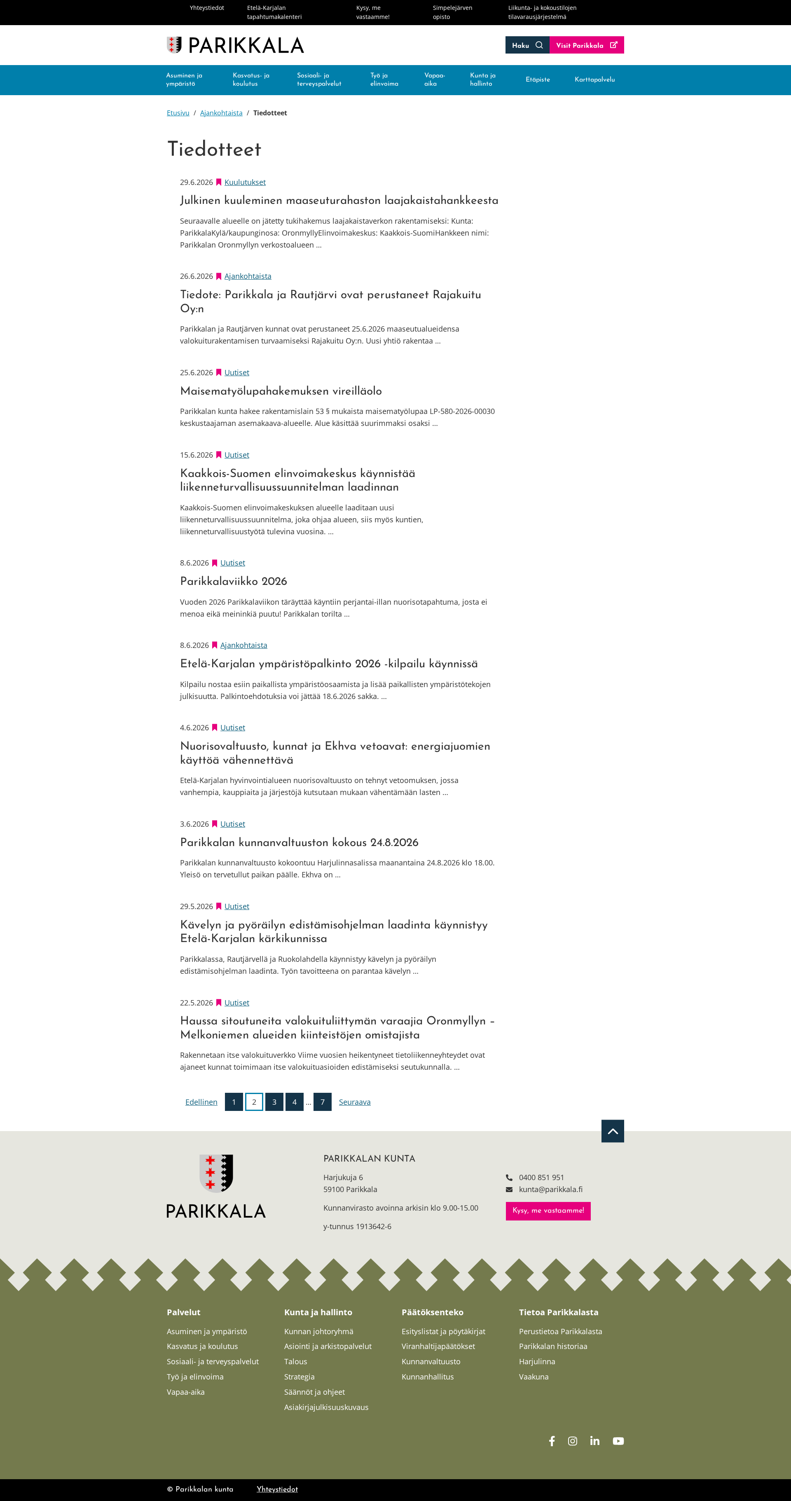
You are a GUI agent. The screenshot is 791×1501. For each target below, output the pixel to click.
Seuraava (355, 1102)
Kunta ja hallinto (483, 80)
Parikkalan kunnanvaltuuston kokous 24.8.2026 (299, 843)
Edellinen (201, 1102)
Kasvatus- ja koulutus (251, 80)
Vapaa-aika (434, 80)
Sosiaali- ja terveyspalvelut (319, 80)
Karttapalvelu (595, 80)
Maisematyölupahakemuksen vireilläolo (281, 391)
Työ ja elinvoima (384, 80)
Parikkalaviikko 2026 (233, 582)
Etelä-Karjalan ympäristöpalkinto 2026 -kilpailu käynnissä (329, 664)
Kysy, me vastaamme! (548, 1211)
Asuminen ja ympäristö (184, 80)
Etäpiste (538, 80)
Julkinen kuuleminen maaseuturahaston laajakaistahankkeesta (339, 201)
